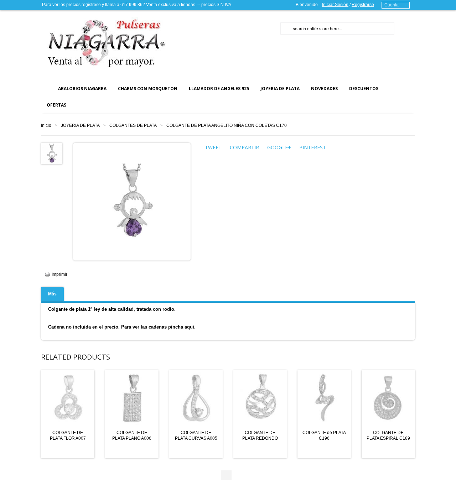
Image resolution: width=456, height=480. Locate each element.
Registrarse (363, 4)
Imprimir (59, 274)
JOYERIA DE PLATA (80, 125)
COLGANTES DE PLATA (133, 125)
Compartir (244, 147)
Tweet (213, 147)
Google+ (279, 147)
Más (52, 293)
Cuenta (391, 4)
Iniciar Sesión (335, 4)
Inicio (46, 125)
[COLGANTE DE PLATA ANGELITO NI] (52, 153)
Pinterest (312, 147)
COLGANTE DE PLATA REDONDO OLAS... (260, 438)
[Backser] (103, 42)
